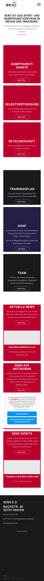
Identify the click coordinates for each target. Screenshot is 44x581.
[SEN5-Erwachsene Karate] (22, 53)
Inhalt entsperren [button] (22, 412)
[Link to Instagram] (22, 563)
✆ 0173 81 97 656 (10, 520)
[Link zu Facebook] (39, 577)
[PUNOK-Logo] (31, 540)
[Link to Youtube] (34, 563)
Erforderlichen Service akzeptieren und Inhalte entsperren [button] (22, 419)
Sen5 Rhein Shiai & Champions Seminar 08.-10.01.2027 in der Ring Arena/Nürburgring (22, 477)
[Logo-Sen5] (18, 4)
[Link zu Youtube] (35, 577)
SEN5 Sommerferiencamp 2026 (22, 347)
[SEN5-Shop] (22, 215)
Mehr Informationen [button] (22, 408)
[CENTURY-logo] (12, 540)
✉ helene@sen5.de (10, 525)
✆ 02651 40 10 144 (10, 516)
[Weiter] (37, 340)
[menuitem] (38, 4)
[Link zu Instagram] (32, 577)
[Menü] (38, 4)
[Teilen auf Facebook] (9, 563)
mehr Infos (22, 35)
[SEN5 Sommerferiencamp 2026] (22, 338)
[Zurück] (7, 340)
